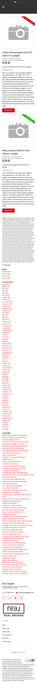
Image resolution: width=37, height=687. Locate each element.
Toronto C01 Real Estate (7, 257)
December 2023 (7, 346)
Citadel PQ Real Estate (9, 455)
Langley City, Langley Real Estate (16, 240)
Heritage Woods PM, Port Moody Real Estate (16, 499)
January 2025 (6, 324)
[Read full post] (18, 33)
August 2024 (6, 332)
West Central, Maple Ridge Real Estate (25, 259)
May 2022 (5, 378)
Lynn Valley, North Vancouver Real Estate (14, 508)
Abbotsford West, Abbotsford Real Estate (16, 218)
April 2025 (5, 317)
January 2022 (6, 387)
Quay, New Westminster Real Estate (9, 251)
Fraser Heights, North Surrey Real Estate (16, 235)
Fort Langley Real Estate (7, 234)
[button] (4, 598)
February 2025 (6, 321)
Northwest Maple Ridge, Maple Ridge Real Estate (17, 521)
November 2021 (7, 392)
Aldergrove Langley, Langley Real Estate (14, 437)
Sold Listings (6, 278)
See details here (7, 70)
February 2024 (6, 343)
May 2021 (5, 400)
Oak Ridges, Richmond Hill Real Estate (25, 247)
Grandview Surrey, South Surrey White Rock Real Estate (17, 237)
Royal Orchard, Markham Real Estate (22, 253)
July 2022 (5, 374)
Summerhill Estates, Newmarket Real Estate (23, 256)
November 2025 (7, 304)
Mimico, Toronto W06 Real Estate (12, 512)
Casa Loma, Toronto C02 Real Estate (18, 222)
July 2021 (5, 396)
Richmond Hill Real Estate (23, 251)
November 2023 (7, 348)
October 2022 (6, 370)
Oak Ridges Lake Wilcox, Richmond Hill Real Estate (17, 525)
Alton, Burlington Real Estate (17, 219)
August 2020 (6, 420)
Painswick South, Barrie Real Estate (24, 248)
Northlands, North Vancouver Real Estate (14, 516)
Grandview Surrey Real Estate (11, 492)
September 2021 (7, 394)
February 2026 (6, 297)
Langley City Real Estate (9, 503)
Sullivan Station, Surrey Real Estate (12, 551)
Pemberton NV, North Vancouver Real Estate (25, 250)
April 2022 (5, 381)
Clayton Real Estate (30, 225)
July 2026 (5, 289)
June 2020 (5, 425)
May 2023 (5, 361)
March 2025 (5, 319)
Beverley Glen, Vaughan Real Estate (17, 221)
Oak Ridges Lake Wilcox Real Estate (18, 245)
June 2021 (5, 398)
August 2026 (6, 286)
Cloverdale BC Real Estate (21, 226)
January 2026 (6, 299)
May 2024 (5, 339)
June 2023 (5, 359)
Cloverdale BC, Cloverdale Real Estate (13, 466)
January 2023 (6, 365)
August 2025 (6, 310)
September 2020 (7, 418)
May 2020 (5, 427)
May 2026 (5, 291)
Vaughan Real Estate (17, 257)
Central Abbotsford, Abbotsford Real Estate (15, 451)
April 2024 (5, 341)
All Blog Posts (6, 271)
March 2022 (5, 383)
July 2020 (5, 422)
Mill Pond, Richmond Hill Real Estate (20, 241)
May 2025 (5, 315)
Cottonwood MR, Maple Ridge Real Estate (18, 229)
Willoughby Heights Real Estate (23, 260)
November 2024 (7, 326)
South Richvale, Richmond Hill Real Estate (20, 254)
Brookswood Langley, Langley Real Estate (14, 446)
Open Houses (6, 276)
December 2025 (7, 302)
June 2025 (5, 313)
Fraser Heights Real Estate (10, 488)
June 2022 (5, 376)
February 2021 (6, 407)
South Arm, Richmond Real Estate (12, 547)
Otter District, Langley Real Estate (15, 60)
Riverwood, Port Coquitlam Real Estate (13, 543)
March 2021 (5, 405)
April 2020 (5, 429)
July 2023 (5, 357)
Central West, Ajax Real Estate (23, 223)
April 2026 (5, 293)
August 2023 (6, 354)
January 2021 (6, 409)
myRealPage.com (21, 652)
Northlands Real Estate (15, 242)
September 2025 (7, 308)
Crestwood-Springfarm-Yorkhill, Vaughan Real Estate (18, 475)
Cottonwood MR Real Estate (10, 470)
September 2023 (7, 352)
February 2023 (6, 363)
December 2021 (7, 389)
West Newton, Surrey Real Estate (9, 260)
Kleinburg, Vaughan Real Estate (24, 238)
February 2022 (6, 385)
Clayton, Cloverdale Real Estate (8, 226)
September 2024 (7, 330)
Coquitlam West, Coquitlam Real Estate (20, 228)
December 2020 (7, 411)
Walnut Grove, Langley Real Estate (9, 259)
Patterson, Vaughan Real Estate (8, 250)
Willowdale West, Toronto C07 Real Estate (23, 262)
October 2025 (6, 306)
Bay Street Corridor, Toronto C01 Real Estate (15, 442)
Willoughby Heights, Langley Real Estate (14, 571)
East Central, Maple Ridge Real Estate (13, 479)
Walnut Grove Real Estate (27, 257)
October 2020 (6, 416)
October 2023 (6, 350)
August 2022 (6, 372)
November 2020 (7, 414)
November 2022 (7, 368)
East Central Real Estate (25, 231)
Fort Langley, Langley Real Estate (20, 234)
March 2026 (5, 295)
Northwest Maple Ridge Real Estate (13, 244)
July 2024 (5, 335)
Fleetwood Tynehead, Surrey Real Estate (25, 232)
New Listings (6, 274)
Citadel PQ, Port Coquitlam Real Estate (17, 225)
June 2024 (5, 337)
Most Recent (6, 284)
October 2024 (6, 328)
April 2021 (5, 403)
